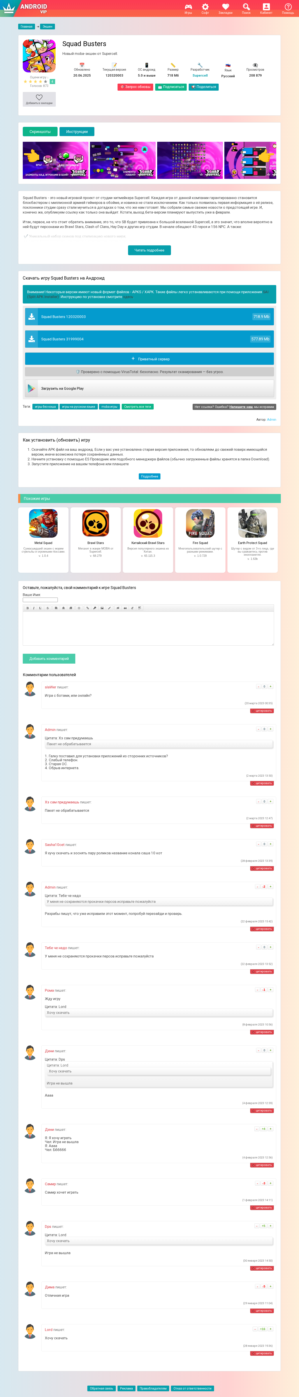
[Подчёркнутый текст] (40, 608)
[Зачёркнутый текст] (47, 608)
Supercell (200, 75)
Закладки (225, 12)
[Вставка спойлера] (139, 608)
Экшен (47, 26)
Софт (205, 12)
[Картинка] (102, 608)
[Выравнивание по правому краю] (70, 608)
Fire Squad (200, 543)
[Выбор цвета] (109, 608)
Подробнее (149, 476)
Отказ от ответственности (192, 1388)
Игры (188, 12)
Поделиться (203, 87)
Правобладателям (153, 1388)
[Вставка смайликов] (79, 608)
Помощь (288, 12)
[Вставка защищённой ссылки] (94, 608)
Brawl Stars (96, 543)
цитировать (264, 710)
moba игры (109, 406)
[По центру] (63, 608)
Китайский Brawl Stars (148, 543)
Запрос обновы (135, 87)
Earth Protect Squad (252, 543)
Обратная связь (101, 1388)
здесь (128, 296)
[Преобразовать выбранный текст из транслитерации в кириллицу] (132, 608)
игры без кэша (45, 406)
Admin (271, 420)
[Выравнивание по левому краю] (56, 608)
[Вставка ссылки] (87, 608)
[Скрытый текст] (118, 608)
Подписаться (171, 87)
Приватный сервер (154, 359)
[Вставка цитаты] (125, 608)
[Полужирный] (27, 608)
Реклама (126, 1388)
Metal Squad (43, 543)
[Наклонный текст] (34, 608)
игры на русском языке (78, 406)
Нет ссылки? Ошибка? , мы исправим (234, 407)
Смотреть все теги (137, 406)
